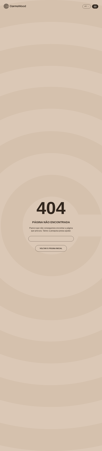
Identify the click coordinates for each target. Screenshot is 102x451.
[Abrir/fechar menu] (95, 6)
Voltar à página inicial (51, 248)
